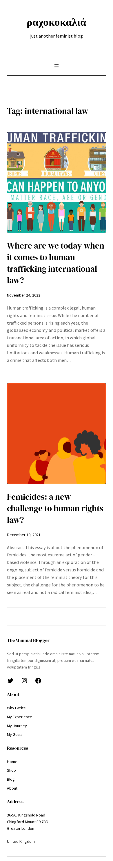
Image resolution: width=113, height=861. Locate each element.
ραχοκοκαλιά (56, 21)
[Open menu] (56, 66)
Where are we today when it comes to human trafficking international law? (55, 263)
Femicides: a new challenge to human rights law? (55, 508)
